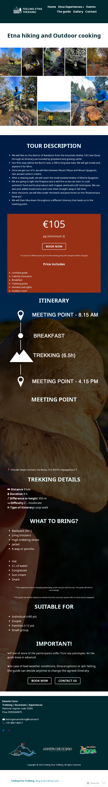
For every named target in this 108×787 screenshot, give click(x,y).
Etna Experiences (70, 7)
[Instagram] (9, 730)
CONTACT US (67, 681)
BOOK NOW (54, 246)
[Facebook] (3, 730)
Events (91, 7)
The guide (64, 11)
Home (52, 7)
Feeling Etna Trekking (22, 780)
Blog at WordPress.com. (47, 780)
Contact (91, 11)
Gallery (78, 11)
